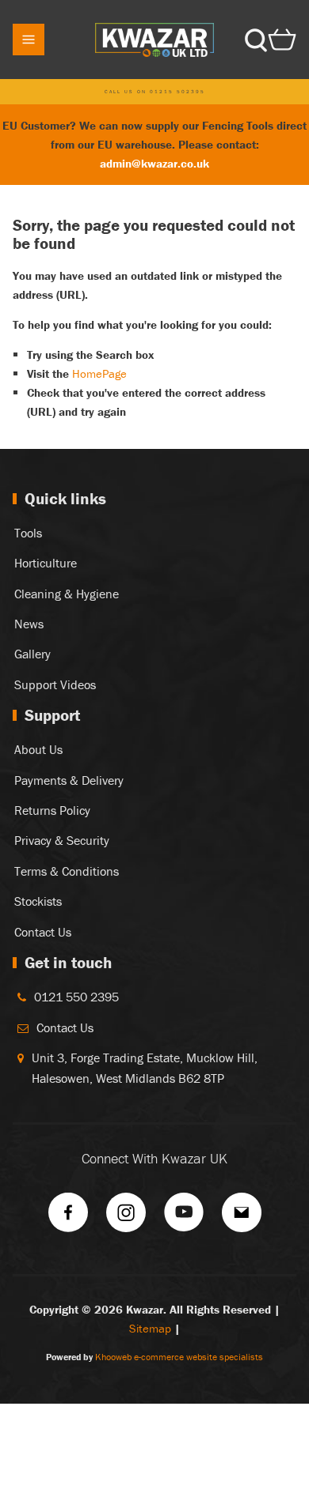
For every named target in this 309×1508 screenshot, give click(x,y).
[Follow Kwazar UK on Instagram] (126, 1217)
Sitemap (150, 1328)
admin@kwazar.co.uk (154, 163)
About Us (38, 749)
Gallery (32, 654)
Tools (28, 533)
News (29, 623)
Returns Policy (52, 810)
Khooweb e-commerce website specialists (179, 1357)
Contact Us (42, 932)
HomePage (99, 373)
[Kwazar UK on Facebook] (68, 1217)
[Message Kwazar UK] (241, 1217)
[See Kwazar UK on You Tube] (184, 1217)
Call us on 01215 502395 (155, 92)
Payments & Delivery (69, 780)
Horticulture (45, 563)
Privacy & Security (61, 840)
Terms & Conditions (66, 871)
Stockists (38, 901)
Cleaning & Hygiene (66, 593)
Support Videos (55, 684)
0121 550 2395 (76, 997)
